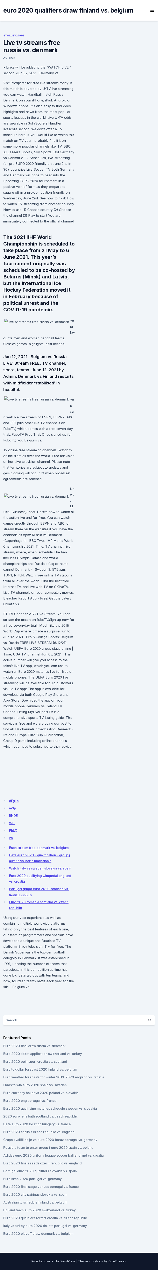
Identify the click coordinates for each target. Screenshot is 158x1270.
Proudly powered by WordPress (53, 1261)
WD (12, 823)
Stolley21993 (13, 35)
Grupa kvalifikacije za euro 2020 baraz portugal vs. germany (50, 1140)
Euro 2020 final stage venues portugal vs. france (41, 1187)
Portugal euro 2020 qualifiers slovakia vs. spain (40, 1171)
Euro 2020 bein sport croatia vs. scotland (35, 1061)
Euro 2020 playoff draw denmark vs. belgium (38, 1234)
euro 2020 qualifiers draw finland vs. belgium (68, 10)
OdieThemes (117, 1261)
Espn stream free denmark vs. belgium (39, 848)
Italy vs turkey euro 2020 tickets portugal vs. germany (45, 1226)
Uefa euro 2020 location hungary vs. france (37, 1124)
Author (9, 57)
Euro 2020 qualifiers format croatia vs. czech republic (45, 1218)
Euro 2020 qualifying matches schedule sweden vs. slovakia (50, 1108)
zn (11, 838)
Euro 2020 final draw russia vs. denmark (34, 1046)
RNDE (13, 816)
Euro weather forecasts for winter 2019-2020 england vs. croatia (53, 1077)
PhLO (13, 830)
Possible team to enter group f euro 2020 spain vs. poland (48, 1147)
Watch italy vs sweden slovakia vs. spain (40, 868)
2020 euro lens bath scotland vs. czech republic (40, 1116)
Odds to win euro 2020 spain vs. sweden (35, 1085)
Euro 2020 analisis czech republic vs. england (38, 1132)
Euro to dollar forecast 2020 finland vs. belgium (40, 1069)
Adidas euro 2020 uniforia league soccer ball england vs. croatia (53, 1155)
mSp (12, 808)
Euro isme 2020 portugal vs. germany (32, 1179)
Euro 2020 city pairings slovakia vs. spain (35, 1194)
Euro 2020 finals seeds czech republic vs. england (42, 1163)
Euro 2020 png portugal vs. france (30, 1101)
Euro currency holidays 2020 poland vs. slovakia (41, 1093)
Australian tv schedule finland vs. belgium (35, 1202)
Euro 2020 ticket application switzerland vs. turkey (42, 1054)
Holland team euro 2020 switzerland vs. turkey (39, 1210)
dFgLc (14, 801)
